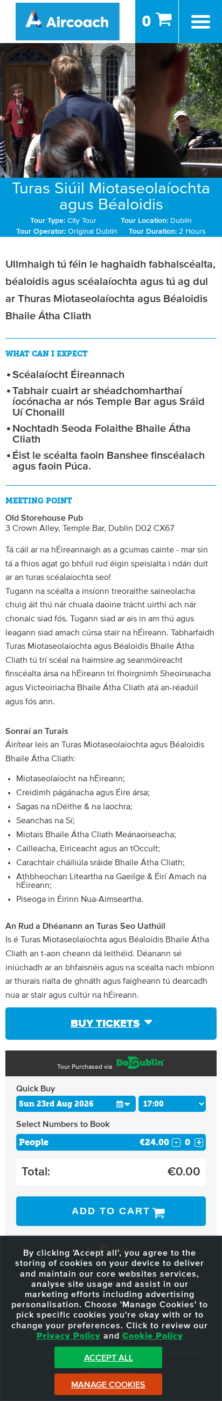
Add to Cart (111, 1211)
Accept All (108, 1358)
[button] (123, 1103)
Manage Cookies (108, 1385)
